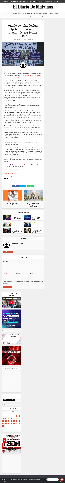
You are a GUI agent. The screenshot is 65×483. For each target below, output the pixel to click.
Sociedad (23, 23)
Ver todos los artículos (8, 251)
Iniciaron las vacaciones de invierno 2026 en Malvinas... (37, 231)
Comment (5, 261)
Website (32, 273)
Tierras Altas (36, 182)
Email (18, 273)
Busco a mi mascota (28, 13)
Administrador (31, 39)
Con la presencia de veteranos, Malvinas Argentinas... (16, 225)
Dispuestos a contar (35, 16)
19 (8, 423)
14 (13, 421)
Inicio (8, 13)
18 (5, 423)
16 (19, 421)
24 (3, 426)
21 (13, 423)
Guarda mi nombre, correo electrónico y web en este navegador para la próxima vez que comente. (23, 282)
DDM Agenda (37, 13)
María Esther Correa (27, 182)
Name (5, 273)
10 (3, 421)
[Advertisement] (11, 464)
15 (16, 421)
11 (5, 421)
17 (3, 423)
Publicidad (45, 13)
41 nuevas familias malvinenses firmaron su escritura (17, 231)
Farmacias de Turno (17, 13)
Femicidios (7, 182)
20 (11, 423)
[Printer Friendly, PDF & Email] (9, 177)
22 (16, 423)
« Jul (2, 431)
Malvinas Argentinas (16, 182)
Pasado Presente (54, 13)
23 (19, 423)
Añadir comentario (22, 39)
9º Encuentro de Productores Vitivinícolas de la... (17, 218)
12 (8, 421)
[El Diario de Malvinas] (32, 6)
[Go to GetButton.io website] (62, 481)
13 (11, 421)
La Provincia (25, 16)
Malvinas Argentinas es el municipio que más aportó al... (37, 225)
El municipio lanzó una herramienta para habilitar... (36, 218)
